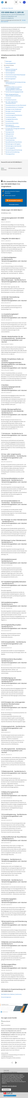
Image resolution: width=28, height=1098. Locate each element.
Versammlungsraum (6, 997)
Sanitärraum (18, 994)
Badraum (12, 994)
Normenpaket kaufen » (15, 200)
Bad (2, 994)
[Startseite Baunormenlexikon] (2, 2)
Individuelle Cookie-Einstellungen (9, 1086)
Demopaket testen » (14, 204)
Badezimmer (7, 994)
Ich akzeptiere (6, 1089)
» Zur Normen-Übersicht (7, 8)
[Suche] (20, 2)
